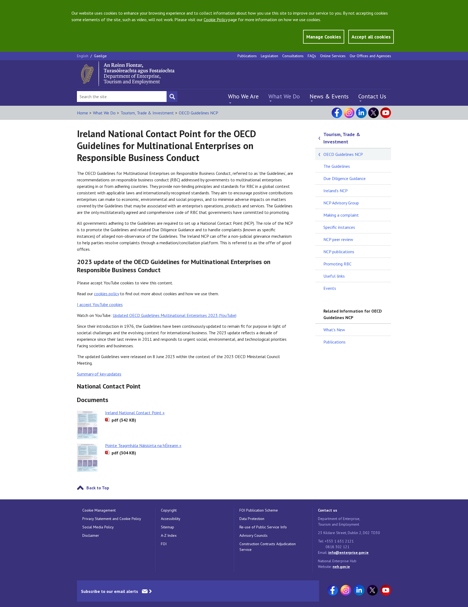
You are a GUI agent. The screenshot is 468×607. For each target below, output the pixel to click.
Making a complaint (341, 215)
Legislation (269, 55)
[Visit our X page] (373, 112)
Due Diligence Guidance (344, 178)
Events (329, 288)
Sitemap (167, 527)
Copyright (169, 510)
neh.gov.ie (341, 566)
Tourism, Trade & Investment (147, 112)
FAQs (312, 55)
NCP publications (338, 251)
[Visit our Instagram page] (349, 112)
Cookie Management (99, 510)
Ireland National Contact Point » (135, 412)
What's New (334, 329)
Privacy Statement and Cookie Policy (111, 518)
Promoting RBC (337, 263)
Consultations (293, 55)
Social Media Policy (98, 527)
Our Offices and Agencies (370, 55)
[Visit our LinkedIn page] (361, 112)
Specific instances (339, 227)
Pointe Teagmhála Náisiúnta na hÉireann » (143, 445)
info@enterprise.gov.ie (348, 552)
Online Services (333, 55)
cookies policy (106, 293)
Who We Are (243, 96)
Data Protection (251, 518)
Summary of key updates (99, 374)
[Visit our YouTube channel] (385, 112)
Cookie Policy (215, 19)
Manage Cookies (323, 37)
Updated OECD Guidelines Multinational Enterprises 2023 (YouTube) (174, 315)
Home (82, 112)
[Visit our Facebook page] (337, 112)
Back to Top (97, 487)
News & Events (329, 96)
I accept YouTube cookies (100, 304)
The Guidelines (336, 166)
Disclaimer (90, 535)
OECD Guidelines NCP (198, 112)
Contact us (327, 510)
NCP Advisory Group (341, 202)
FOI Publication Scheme (258, 510)
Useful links (334, 276)
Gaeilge (100, 55)
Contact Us (372, 96)
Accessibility (170, 518)
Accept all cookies (371, 37)
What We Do (284, 96)
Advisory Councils (253, 535)
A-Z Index (169, 535)
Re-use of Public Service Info (263, 527)
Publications (247, 55)
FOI (164, 543)
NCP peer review (338, 239)
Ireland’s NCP (335, 190)
